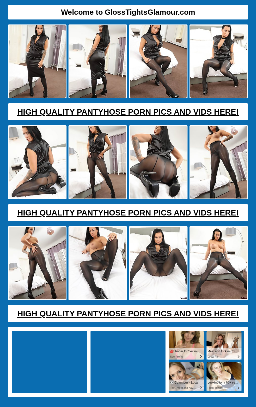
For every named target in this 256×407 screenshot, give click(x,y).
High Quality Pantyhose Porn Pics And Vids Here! (128, 111)
